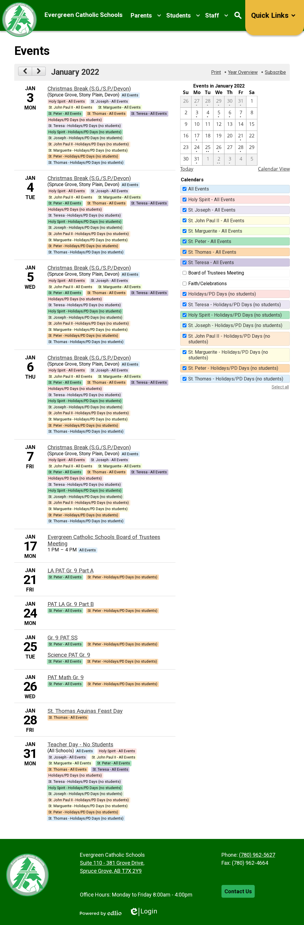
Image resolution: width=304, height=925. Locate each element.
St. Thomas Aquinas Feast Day (85, 711)
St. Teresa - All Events (211, 262)
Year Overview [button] (243, 72)
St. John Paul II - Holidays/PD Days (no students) (229, 339)
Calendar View (274, 169)
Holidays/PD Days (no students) (222, 294)
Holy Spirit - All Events (211, 199)
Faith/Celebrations (207, 283)
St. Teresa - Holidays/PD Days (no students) (234, 304)
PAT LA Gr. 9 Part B (71, 604)
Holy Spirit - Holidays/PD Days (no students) (235, 315)
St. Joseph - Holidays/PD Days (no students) (235, 325)
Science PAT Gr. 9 (69, 655)
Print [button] (216, 72)
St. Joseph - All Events (211, 210)
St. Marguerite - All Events (215, 231)
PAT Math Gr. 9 (66, 677)
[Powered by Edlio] (100, 913)
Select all (280, 387)
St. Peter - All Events (209, 241)
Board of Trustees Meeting (216, 273)
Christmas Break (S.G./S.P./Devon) (89, 88)
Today (186, 169)
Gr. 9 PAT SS (62, 637)
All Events (198, 189)
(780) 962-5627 (257, 855)
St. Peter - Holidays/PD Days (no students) (233, 368)
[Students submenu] (183, 15)
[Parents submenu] (146, 15)
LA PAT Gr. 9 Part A (71, 570)
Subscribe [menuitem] (275, 72)
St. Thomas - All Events (212, 252)
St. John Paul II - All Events (216, 220)
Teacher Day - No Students (80, 744)
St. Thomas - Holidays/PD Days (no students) (235, 379)
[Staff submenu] (217, 15)
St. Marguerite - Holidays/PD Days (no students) (228, 355)
